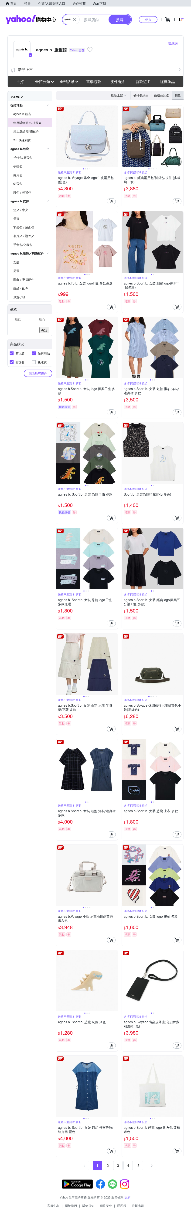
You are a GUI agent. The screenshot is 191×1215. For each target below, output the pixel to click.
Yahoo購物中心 (31, 19)
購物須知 (88, 1205)
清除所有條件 (38, 373)
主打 (20, 81)
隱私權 (121, 1205)
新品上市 (25, 69)
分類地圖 (138, 1205)
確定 (44, 330)
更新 (127, 1197)
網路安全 (106, 1205)
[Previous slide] (59, 136)
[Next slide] (115, 136)
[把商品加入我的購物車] (111, 201)
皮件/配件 (118, 81)
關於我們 (71, 1205)
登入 (148, 19)
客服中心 (53, 1205)
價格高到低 (161, 95)
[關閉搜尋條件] (75, 19)
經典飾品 (167, 81)
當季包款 (93, 81)
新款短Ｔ (143, 81)
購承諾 (173, 43)
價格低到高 (140, 95)
